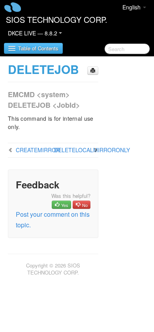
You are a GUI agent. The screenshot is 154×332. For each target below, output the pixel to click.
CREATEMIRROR (38, 149)
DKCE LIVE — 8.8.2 (33, 33)
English (132, 7)
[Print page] (92, 70)
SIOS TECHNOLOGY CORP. (56, 19)
